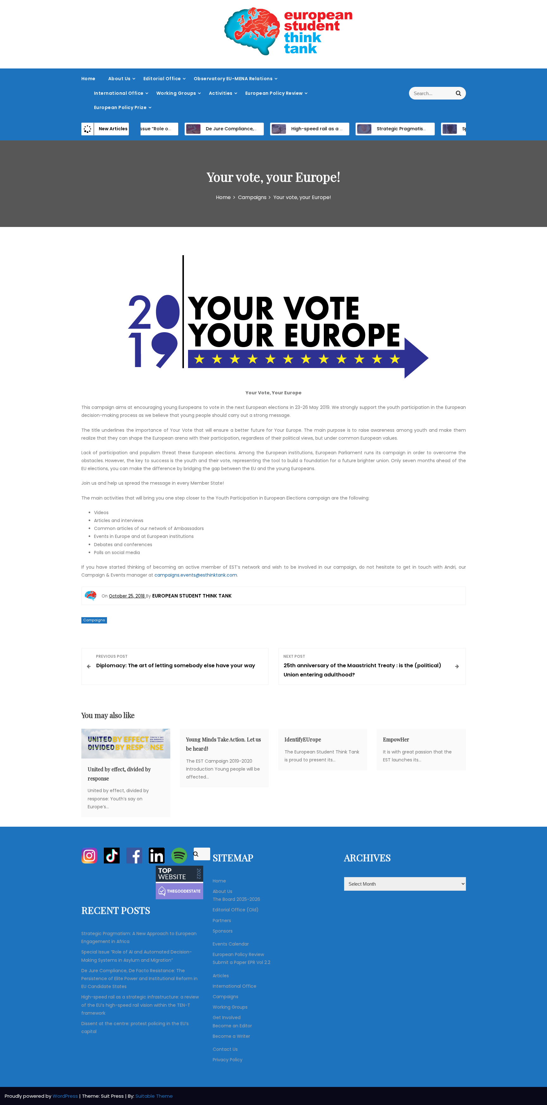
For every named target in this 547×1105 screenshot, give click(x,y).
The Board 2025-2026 (236, 899)
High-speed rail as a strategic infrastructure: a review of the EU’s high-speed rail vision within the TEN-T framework (140, 1005)
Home (88, 78)
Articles (221, 976)
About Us (119, 78)
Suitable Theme (154, 1096)
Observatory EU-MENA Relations (233, 78)
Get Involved (227, 1017)
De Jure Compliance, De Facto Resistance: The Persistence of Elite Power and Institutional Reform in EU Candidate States (139, 978)
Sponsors (223, 931)
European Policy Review (274, 93)
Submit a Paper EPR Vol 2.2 (241, 962)
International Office (119, 93)
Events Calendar (231, 944)
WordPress (66, 1096)
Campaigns (94, 620)
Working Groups (176, 93)
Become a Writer (231, 1036)
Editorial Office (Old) (236, 910)
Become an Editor (232, 1026)
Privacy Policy (227, 1060)
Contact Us (225, 1049)
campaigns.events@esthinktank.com (195, 575)
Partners (222, 920)
